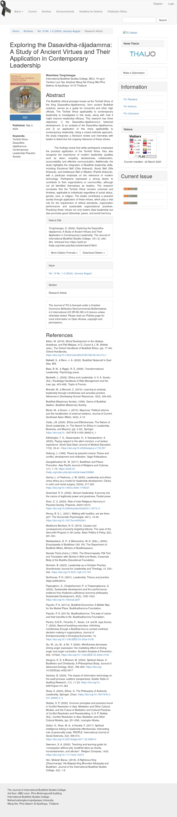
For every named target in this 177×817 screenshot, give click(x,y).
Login (171, 3)
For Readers (130, 99)
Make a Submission (134, 72)
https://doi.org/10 (55, 432)
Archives (46, 11)
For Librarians (131, 113)
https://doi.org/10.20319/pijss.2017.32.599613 (71, 739)
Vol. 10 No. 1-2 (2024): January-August (58, 31)
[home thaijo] (143, 53)
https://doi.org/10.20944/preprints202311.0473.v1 (73, 508)
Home (15, 31)
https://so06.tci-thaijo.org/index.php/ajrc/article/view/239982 (70, 470)
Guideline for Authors (91, 11)
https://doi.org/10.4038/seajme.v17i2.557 (83, 448)
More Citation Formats (63, 252)
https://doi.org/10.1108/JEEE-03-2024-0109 (70, 639)
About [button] (17, 11)
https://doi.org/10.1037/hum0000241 (66, 520)
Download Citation (93, 252)
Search (163, 20)
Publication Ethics (117, 11)
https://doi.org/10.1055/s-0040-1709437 (68, 487)
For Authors (130, 106)
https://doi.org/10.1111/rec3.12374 (65, 754)
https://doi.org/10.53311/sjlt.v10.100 (71, 572)
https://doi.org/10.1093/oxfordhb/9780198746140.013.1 (76, 355)
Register (158, 3)
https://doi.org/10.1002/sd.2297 (63, 599)
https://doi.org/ (94, 666)
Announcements (65, 11)
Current (32, 11)
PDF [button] (25, 117)
